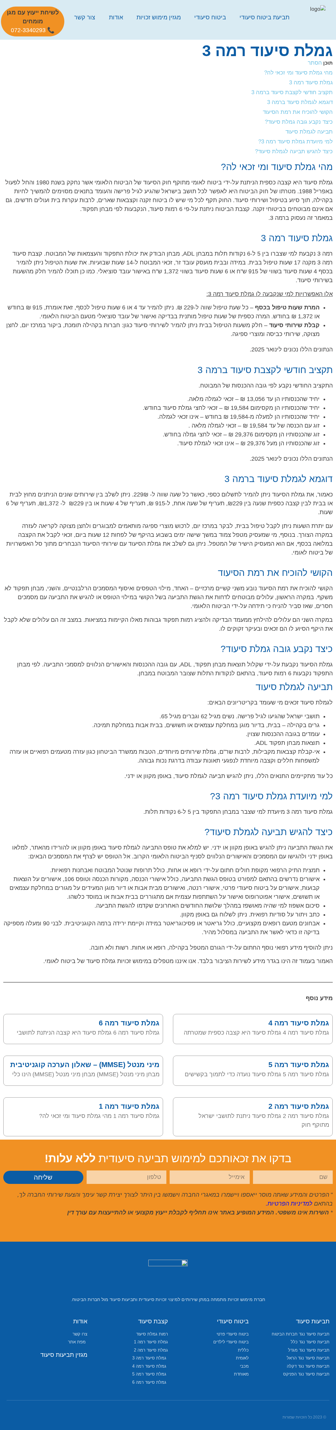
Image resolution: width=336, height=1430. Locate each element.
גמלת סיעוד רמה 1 (129, 1106)
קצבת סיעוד (153, 1321)
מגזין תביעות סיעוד (63, 1355)
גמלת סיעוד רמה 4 (298, 1023)
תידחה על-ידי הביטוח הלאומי (228, 606)
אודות (116, 17)
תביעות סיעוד (312, 1321)
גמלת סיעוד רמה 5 (298, 1065)
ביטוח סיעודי (210, 17)
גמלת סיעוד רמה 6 (129, 1023)
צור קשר (84, 17)
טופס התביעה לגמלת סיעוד (142, 847)
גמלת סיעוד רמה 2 (298, 1106)
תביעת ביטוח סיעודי (264, 17)
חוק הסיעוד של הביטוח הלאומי (132, 182)
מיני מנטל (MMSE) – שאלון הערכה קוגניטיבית (84, 1065)
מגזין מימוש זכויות (158, 17)
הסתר (315, 62)
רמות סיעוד (272, 673)
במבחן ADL (198, 253)
